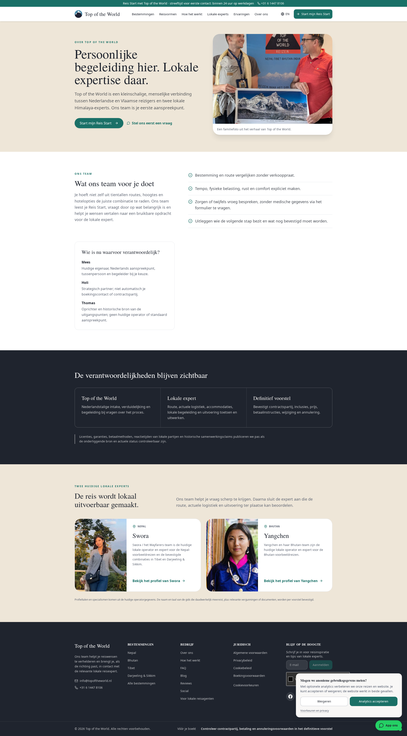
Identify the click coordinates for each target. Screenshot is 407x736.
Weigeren (324, 701)
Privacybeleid (242, 660)
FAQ (183, 668)
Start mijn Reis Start (315, 14)
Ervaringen (241, 14)
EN (288, 14)
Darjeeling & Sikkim (141, 676)
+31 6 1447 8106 (272, 3)
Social (184, 691)
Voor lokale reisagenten (197, 699)
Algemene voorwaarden (250, 653)
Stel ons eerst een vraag (152, 123)
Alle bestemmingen (141, 683)
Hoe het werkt (192, 14)
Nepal (132, 653)
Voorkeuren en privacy (314, 710)
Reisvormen (168, 14)
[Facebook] (290, 696)
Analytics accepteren (373, 701)
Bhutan (133, 660)
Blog (183, 676)
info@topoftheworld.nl (96, 681)
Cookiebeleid (242, 668)
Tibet (131, 668)
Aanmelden (321, 665)
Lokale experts (218, 14)
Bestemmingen (143, 14)
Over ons (261, 14)
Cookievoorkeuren (246, 685)
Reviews (186, 683)
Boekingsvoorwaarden (249, 676)
